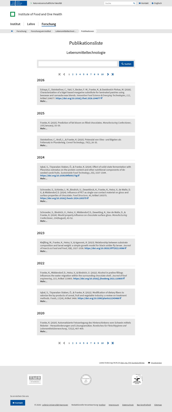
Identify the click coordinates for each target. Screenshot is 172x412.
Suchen (127, 63)
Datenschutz (128, 404)
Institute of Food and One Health (40, 14)
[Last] (112, 74)
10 (102, 74)
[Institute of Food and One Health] (11, 31)
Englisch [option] (158, 3)
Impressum (114, 404)
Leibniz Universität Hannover (55, 404)
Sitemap (158, 404)
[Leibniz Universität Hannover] (18, 3)
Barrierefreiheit (144, 404)
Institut (102, 404)
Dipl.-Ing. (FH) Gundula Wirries (132, 363)
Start (134, 3)
